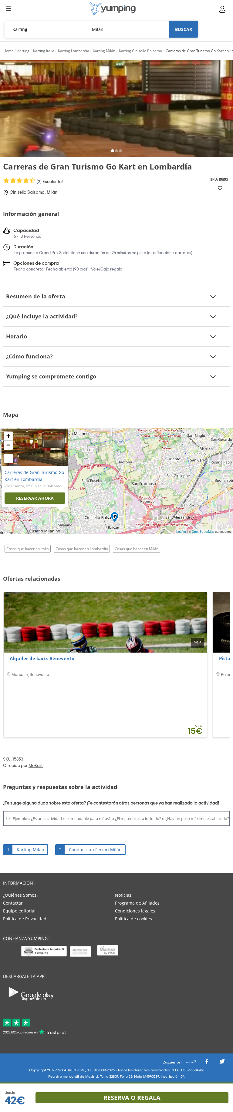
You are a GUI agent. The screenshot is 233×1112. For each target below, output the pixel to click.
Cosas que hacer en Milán (136, 548)
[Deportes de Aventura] (112, 8)
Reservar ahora (35, 498)
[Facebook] (206, 1063)
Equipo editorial (19, 911)
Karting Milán (30, 849)
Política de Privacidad (24, 919)
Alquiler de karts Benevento (42, 658)
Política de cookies (133, 919)
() (49, 182)
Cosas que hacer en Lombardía (82, 548)
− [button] (8, 445)
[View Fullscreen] (8, 458)
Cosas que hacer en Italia (27, 548)
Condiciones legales (135, 911)
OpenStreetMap (203, 531)
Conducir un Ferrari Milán (95, 849)
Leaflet (181, 531)
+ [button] (8, 436)
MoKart (36, 766)
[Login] (222, 9)
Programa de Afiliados (137, 903)
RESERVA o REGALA (131, 1098)
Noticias (123, 895)
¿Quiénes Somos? (20, 895)
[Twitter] (222, 1063)
